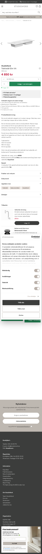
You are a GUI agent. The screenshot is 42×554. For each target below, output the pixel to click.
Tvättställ (18, 20)
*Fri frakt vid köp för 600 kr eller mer (14, 485)
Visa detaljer (31, 296)
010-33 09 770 (12, 444)
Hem (2, 20)
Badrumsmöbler (10, 20)
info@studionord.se (14, 446)
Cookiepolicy (7, 480)
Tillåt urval (21, 309)
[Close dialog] (39, 528)
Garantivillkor (7, 476)
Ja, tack (14, 543)
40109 (19, 155)
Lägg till (27, 223)
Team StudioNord (8, 496)
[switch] (37, 276)
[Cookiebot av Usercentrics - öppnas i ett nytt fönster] (31, 237)
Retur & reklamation (9, 474)
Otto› (18, 157)
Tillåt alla (21, 302)
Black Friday (6, 483)
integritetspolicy (7, 548)
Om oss (5, 498)
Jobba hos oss (7, 505)
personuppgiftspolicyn (23, 426)
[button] (21, 79)
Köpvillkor (6, 470)
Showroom (6, 500)
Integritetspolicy (8, 478)
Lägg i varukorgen (25, 84)
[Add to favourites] (40, 68)
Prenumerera (21, 421)
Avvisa (21, 315)
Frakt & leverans (7, 472)
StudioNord (6, 66)
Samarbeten (6, 503)
